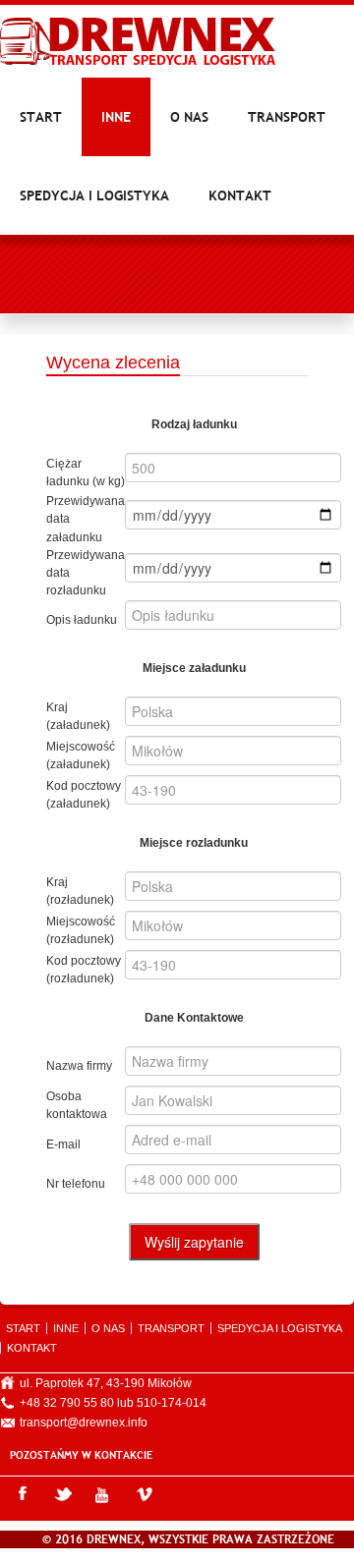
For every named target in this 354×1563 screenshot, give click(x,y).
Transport (286, 117)
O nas (189, 117)
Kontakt (239, 195)
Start (41, 117)
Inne (116, 117)
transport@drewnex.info (84, 1422)
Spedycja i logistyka (94, 195)
